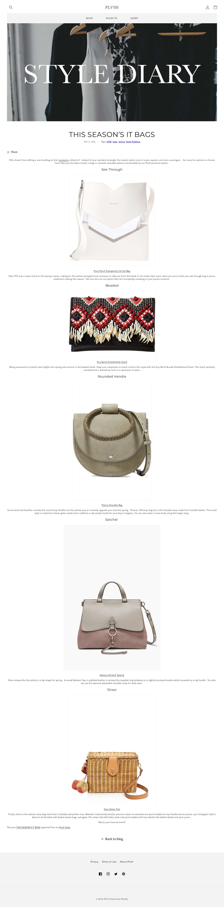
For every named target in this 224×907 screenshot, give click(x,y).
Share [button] (14, 151)
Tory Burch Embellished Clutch (112, 362)
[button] (11, 7)
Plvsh (106, 899)
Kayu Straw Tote (112, 809)
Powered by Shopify (119, 899)
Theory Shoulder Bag (112, 505)
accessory (63, 160)
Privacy (94, 861)
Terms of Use (109, 861)
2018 (109, 141)
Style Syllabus (133, 141)
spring (122, 141)
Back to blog (114, 839)
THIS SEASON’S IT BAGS (28, 827)
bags (115, 141)
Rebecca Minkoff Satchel (112, 675)
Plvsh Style (64, 827)
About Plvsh (127, 861)
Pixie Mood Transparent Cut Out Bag (112, 271)
